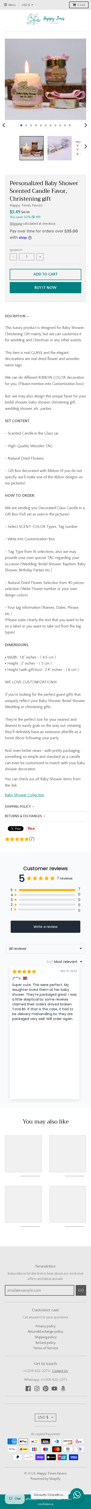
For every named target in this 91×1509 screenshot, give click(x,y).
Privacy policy (46, 1326)
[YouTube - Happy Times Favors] (54, 1388)
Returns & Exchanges (23, 816)
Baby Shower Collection (24, 795)
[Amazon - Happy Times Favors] (63, 1388)
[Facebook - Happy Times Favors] (28, 1388)
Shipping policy (46, 1337)
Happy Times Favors (26, 205)
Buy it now (45, 287)
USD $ (26, 5)
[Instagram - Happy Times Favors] (37, 1388)
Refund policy (46, 1343)
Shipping (16, 224)
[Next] (85, 125)
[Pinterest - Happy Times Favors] (46, 1388)
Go (81, 1290)
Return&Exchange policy (45, 1332)
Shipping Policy (18, 807)
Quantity (16, 250)
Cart (81, 5)
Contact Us (60, 1371)
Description (15, 316)
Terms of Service (45, 1348)
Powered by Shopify (45, 1479)
